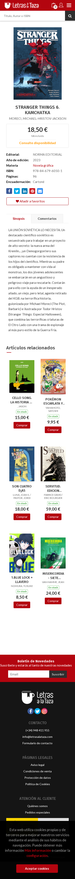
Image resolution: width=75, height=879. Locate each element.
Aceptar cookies (37, 868)
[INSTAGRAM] (44, 711)
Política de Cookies (37, 784)
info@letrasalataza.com (37, 736)
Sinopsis (19, 218)
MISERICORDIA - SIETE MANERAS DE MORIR (53, 576)
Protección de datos (37, 777)
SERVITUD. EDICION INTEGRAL (53, 488)
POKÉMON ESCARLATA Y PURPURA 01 (53, 401)
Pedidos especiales (37, 812)
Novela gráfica (43, 165)
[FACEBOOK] (31, 711)
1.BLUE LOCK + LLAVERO (22, 580)
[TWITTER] (37, 711)
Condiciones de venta (37, 771)
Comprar (22, 425)
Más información (38, 850)
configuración (37, 855)
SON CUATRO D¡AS (22, 488)
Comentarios (47, 218)
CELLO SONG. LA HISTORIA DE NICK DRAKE (21, 400)
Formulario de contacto (37, 743)
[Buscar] (70, 16)
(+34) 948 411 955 (37, 730)
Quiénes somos (37, 806)
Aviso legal (37, 765)
